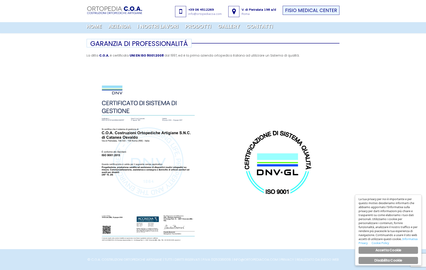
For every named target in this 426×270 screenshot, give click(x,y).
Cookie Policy (380, 243)
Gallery (229, 26)
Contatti (260, 26)
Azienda (119, 26)
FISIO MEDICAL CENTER (311, 10)
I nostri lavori (157, 26)
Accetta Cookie (388, 250)
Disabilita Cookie (388, 260)
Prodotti (198, 26)
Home (94, 26)
